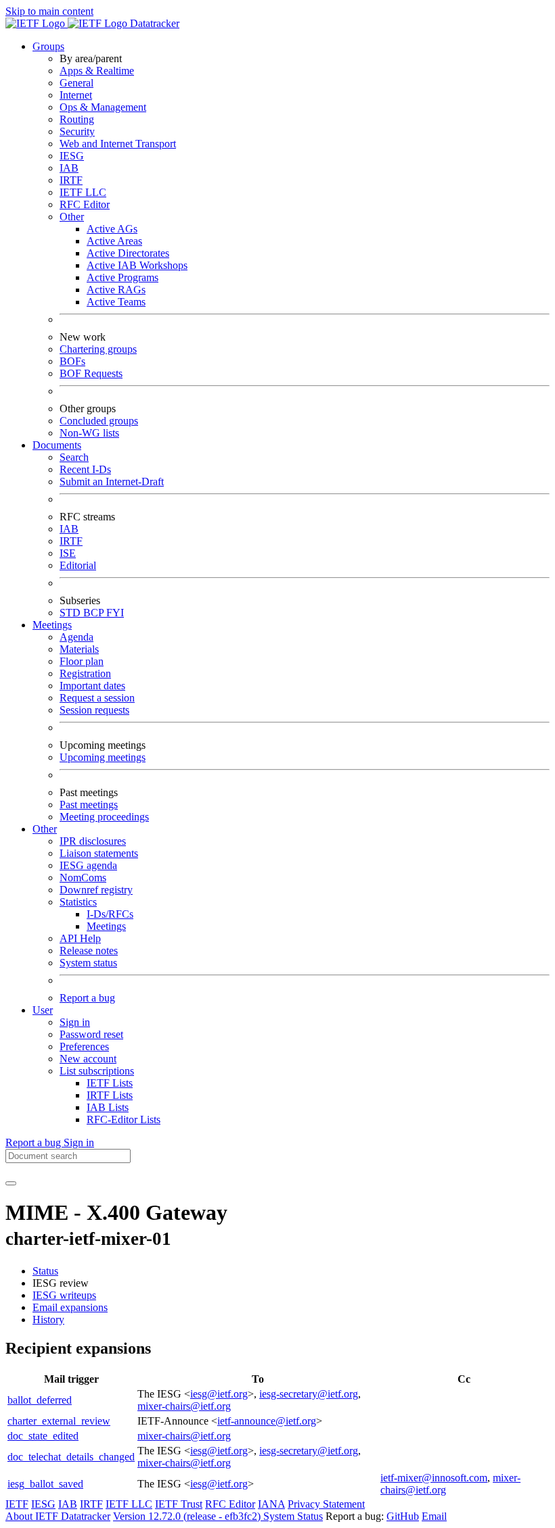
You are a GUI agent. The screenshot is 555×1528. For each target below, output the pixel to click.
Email (434, 1516)
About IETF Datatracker (57, 1516)
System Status (293, 1516)
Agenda (76, 637)
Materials (79, 649)
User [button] (42, 1010)
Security (77, 131)
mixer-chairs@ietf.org (184, 1406)
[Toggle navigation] (10, 1183)
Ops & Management (103, 107)
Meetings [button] (52, 625)
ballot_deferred (39, 1400)
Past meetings (89, 804)
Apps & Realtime (97, 70)
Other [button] (44, 829)
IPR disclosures (93, 841)
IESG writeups (64, 1295)
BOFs (72, 361)
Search (74, 457)
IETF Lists (110, 1083)
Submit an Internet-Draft (112, 481)
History (48, 1319)
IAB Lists (108, 1107)
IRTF (71, 180)
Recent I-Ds (85, 469)
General (76, 83)
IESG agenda (88, 865)
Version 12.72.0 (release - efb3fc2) (188, 1516)
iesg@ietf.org (219, 1394)
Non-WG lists (89, 433)
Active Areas (114, 241)
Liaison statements (99, 853)
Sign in (75, 1022)
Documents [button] (56, 445)
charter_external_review (58, 1421)
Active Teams (116, 301)
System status (88, 962)
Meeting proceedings (104, 816)
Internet (76, 95)
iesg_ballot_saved (45, 1483)
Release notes (89, 950)
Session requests (94, 710)
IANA (271, 1504)
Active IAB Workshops (137, 265)
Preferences (84, 1046)
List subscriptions (97, 1071)
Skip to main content (49, 11)
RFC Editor (85, 204)
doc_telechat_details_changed (71, 1456)
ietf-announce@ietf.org (266, 1421)
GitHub (402, 1516)
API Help (80, 938)
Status (45, 1271)
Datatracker (153, 23)
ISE (68, 553)
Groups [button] (48, 46)
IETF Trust (178, 1504)
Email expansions (70, 1307)
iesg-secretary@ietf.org (308, 1394)
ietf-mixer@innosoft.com (433, 1477)
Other (72, 216)
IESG (72, 156)
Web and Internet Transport (118, 143)
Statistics (78, 902)
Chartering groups (98, 349)
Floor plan (82, 661)
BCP (94, 612)
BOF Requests (91, 373)
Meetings (106, 926)
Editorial (78, 565)
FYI (115, 612)
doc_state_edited (43, 1435)
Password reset (91, 1034)
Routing (77, 119)
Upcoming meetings (103, 757)
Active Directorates (128, 253)
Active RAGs (116, 289)
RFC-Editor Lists (123, 1119)
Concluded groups (99, 420)
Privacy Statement (326, 1504)
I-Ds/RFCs (110, 914)
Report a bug (87, 998)
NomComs (83, 877)
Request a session (97, 698)
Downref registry (96, 889)
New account (88, 1058)
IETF (16, 1504)
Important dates (92, 685)
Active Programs (122, 277)
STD (71, 612)
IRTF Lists (110, 1095)
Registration (85, 673)
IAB (69, 168)
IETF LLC (83, 192)
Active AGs (112, 229)
